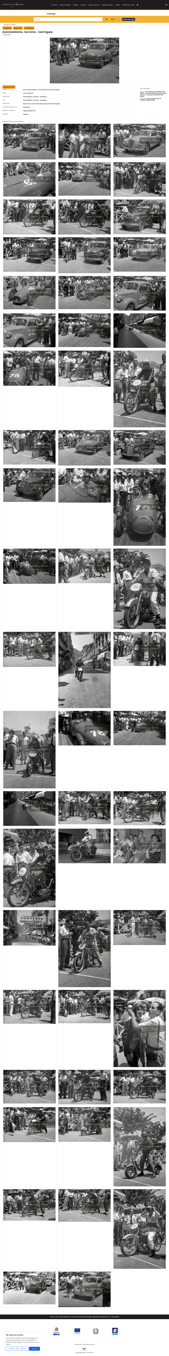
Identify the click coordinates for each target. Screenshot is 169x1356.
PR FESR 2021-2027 (128, 5)
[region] (23, 1342)
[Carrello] (166, 5)
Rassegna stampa (107, 5)
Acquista (83, 5)
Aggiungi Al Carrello (9, 87)
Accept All (34, 1349)
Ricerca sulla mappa (128, 19)
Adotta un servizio (94, 5)
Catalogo (75, 5)
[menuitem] (138, 4)
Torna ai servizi (18, 28)
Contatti (117, 5)
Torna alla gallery (29, 28)
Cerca (118, 19)
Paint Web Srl (90, 1352)
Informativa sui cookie (88, 1344)
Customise (11, 1349)
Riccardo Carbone (65, 5)
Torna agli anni (7, 28)
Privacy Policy (78, 1344)
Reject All (23, 1349)
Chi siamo (54, 5)
